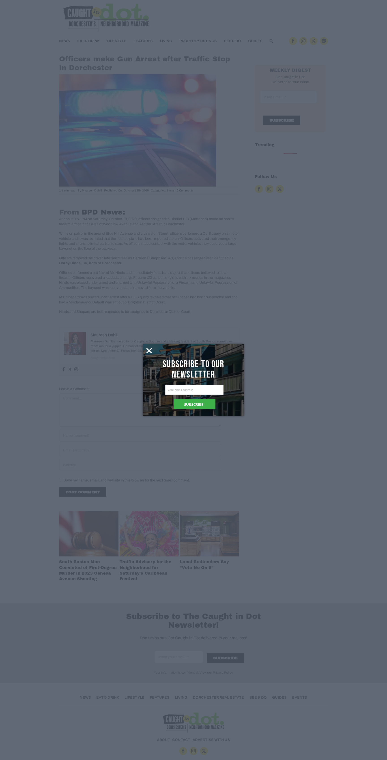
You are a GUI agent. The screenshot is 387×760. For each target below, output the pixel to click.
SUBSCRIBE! (194, 404)
